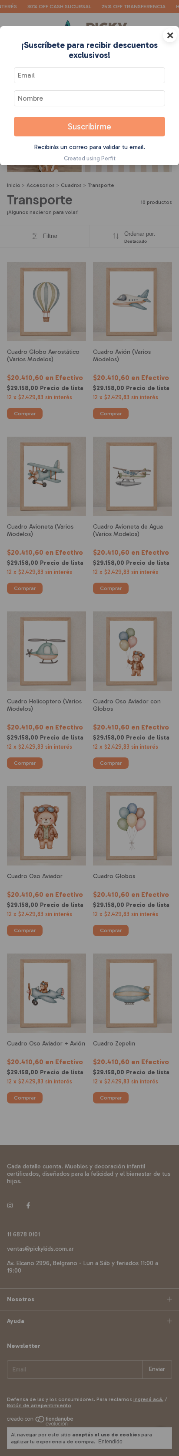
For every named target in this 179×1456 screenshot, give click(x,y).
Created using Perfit (90, 158)
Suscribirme (89, 127)
